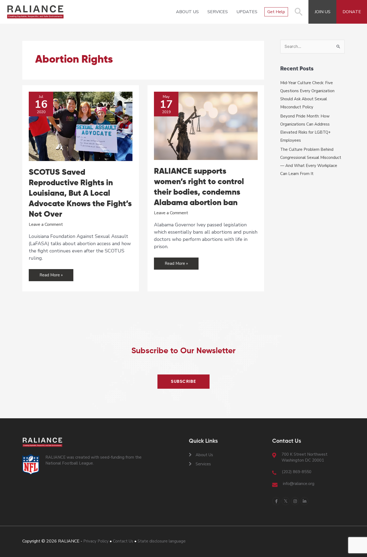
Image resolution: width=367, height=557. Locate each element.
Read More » (51, 276)
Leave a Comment (46, 224)
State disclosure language (162, 541)
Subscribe (183, 382)
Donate (352, 12)
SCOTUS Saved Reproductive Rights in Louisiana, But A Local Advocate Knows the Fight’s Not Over (80, 194)
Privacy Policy (96, 541)
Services (217, 12)
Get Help (276, 12)
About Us (187, 12)
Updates (246, 12)
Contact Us (123, 541)
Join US (322, 12)
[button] (298, 14)
